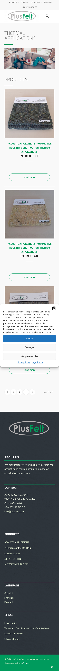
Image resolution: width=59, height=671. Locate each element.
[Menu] (53, 16)
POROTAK (29, 256)
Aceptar (29, 338)
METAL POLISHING (13, 559)
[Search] (45, 16)
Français (35, 2)
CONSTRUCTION (30, 147)
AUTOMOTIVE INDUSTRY (16, 564)
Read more (30, 177)
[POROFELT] (29, 113)
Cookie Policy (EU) (13, 633)
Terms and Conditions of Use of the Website (26, 628)
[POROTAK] (29, 214)
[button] (54, 308)
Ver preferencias (29, 356)
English (24, 2)
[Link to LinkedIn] (52, 666)
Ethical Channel (12, 639)
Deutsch (47, 2)
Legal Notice (37, 362)
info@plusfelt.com (14, 511)
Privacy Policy (24, 362)
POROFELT (29, 156)
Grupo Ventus (23, 663)
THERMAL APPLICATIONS (17, 548)
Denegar (29, 347)
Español (13, 2)
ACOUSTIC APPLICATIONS (22, 143)
